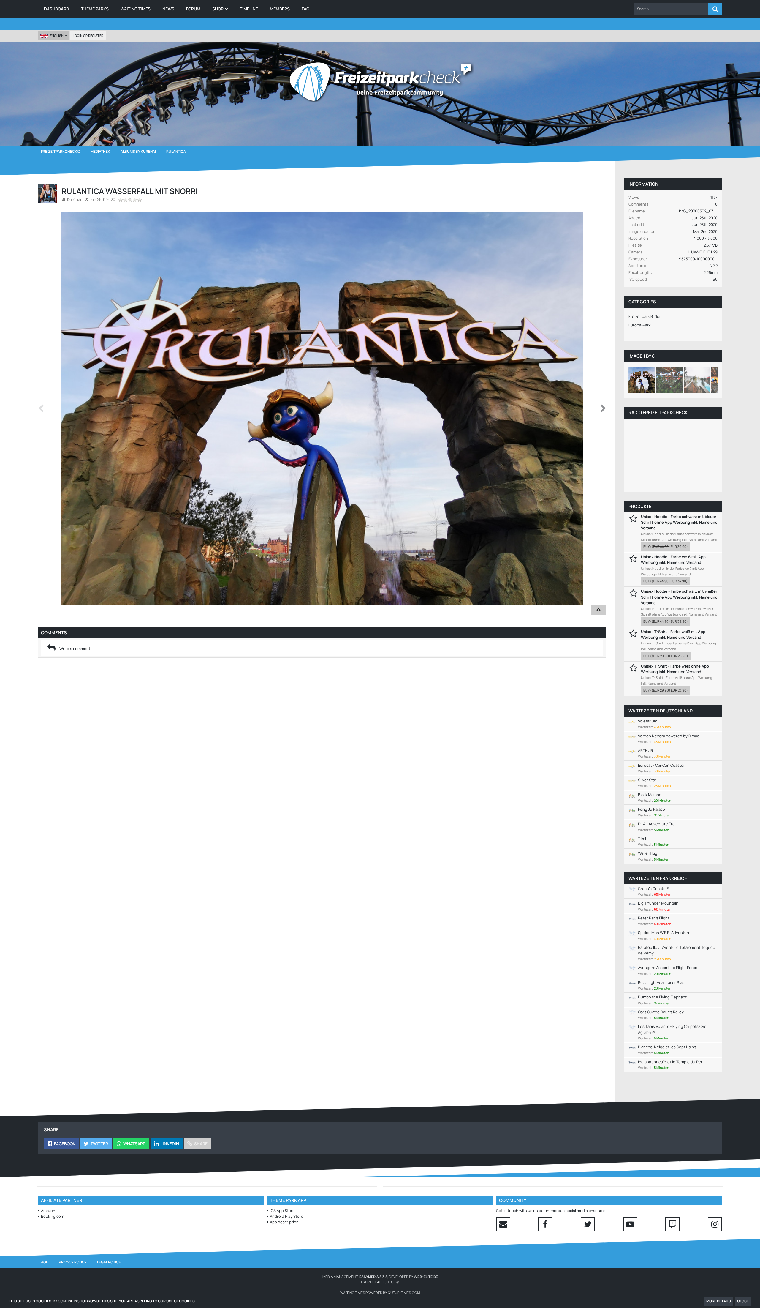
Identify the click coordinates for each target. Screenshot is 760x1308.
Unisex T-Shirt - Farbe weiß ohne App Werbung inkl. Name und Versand (675, 668)
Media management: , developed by (380, 1276)
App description (284, 1222)
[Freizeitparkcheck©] (380, 81)
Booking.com (52, 1216)
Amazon (48, 1210)
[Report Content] (598, 610)
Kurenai (74, 199)
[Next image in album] (603, 408)
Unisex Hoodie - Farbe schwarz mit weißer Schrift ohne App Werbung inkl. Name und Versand (679, 596)
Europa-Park (639, 325)
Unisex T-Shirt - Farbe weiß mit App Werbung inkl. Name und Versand (673, 634)
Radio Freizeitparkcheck (658, 412)
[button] (671, 9)
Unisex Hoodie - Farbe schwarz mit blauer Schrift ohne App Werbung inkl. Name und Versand (679, 522)
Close (743, 1301)
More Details (718, 1301)
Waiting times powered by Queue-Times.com (380, 1292)
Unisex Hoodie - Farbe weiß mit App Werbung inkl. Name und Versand (673, 559)
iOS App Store (282, 1210)
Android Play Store (286, 1216)
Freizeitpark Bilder (644, 316)
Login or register (88, 35)
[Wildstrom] (697, 380)
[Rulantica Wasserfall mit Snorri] (641, 380)
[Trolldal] (669, 380)
